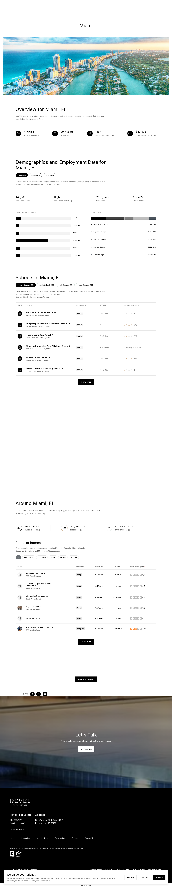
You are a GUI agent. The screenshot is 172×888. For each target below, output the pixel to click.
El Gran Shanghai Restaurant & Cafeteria (38, 585)
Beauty (64, 557)
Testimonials (60, 838)
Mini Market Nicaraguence (37, 596)
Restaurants (29, 557)
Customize (144, 877)
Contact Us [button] (86, 749)
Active (54, 557)
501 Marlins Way (33, 630)
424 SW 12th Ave (33, 609)
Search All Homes (86, 679)
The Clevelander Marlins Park (38, 627)
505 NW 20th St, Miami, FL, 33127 (37, 315)
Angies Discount (32, 606)
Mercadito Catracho (34, 573)
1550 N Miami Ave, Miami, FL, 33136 (38, 349)
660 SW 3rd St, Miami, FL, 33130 (37, 360)
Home (12, 838)
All (19, 557)
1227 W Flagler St (33, 588)
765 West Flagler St (34, 576)
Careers (75, 838)
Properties (26, 838)
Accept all (159, 877)
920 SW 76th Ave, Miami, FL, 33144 (38, 338)
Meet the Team (42, 838)
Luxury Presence (30, 870)
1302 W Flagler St (33, 599)
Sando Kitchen (32, 618)
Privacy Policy (155, 870)
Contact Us (89, 838)
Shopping (43, 557)
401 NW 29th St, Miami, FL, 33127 (37, 371)
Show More (86, 382)
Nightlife (75, 557)
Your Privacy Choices (86, 885)
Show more (86, 642)
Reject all (130, 877)
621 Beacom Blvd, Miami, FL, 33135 (38, 326)
